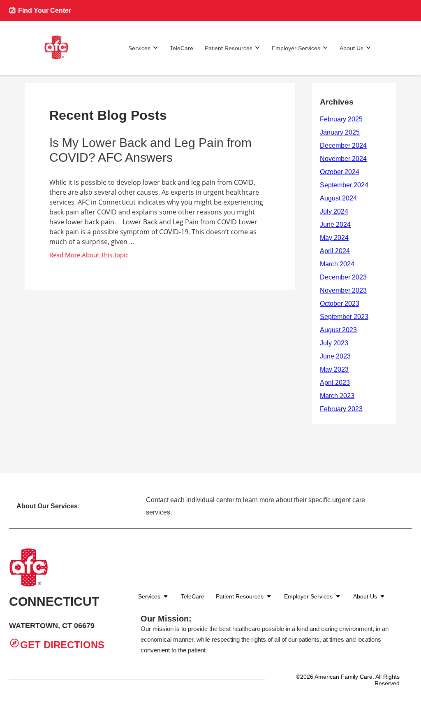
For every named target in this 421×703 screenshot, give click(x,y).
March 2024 (337, 264)
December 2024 (343, 145)
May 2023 (334, 369)
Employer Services (296, 48)
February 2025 (341, 119)
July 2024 (334, 211)
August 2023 (338, 329)
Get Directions (62, 644)
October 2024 (339, 171)
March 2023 (337, 395)
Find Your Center (43, 10)
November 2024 (343, 158)
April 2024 (335, 250)
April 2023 (335, 382)
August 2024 (338, 198)
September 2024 (344, 185)
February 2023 (341, 408)
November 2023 (343, 290)
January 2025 (340, 132)
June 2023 (335, 356)
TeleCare (181, 48)
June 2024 (335, 224)
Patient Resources (228, 48)
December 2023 (343, 277)
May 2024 (334, 237)
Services (139, 48)
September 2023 (344, 316)
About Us (351, 48)
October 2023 (339, 303)
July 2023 (334, 343)
